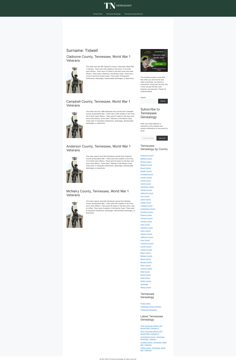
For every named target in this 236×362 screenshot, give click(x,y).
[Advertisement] (118, 31)
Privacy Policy (97, 14)
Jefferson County (146, 237)
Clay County (144, 196)
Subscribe (162, 138)
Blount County (145, 168)
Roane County (145, 275)
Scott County (145, 278)
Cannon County (146, 177)
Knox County (145, 240)
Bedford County (146, 159)
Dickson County (146, 215)
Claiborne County (146, 193)
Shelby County (145, 281)
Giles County (145, 225)
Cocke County (145, 199)
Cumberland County (147, 209)
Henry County (145, 231)
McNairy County (146, 256)
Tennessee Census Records (133, 14)
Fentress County (146, 218)
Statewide (144, 284)
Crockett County (146, 206)
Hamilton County (146, 228)
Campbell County (146, 174)
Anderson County (146, 155)
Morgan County (146, 262)
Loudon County (146, 250)
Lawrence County (146, 243)
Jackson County (146, 234)
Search (143, 97)
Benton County (145, 162)
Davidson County (146, 212)
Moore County (145, 259)
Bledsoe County (146, 165)
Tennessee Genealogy (113, 14)
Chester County (146, 190)
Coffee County (145, 203)
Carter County (145, 184)
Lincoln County (145, 247)
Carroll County (145, 181)
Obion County (145, 265)
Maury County (145, 253)
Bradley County (146, 171)
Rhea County (145, 272)
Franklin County (146, 221)
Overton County (146, 269)
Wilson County (145, 287)
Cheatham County (147, 187)
